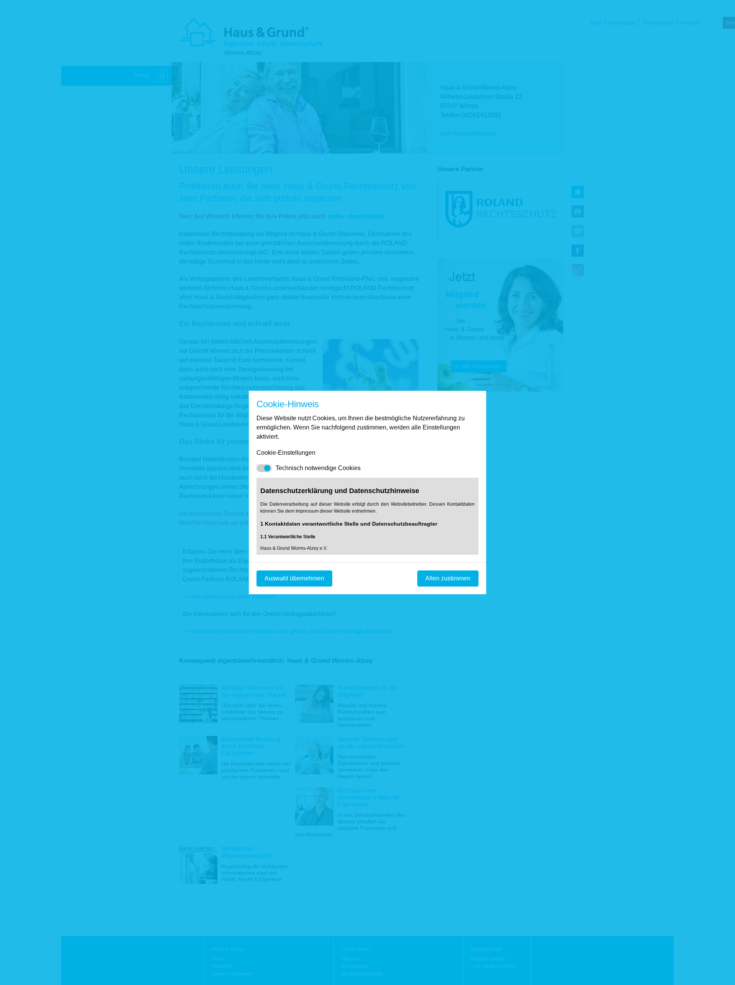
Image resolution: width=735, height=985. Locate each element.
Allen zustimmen (447, 578)
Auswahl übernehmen (294, 578)
